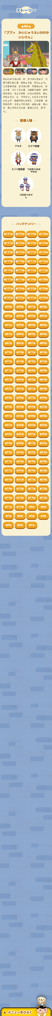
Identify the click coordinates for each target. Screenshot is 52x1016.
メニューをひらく (20, 1012)
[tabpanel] (26, 54)
